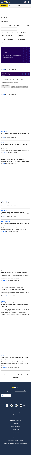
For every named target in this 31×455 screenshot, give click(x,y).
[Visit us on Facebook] (7, 405)
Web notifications (15, 426)
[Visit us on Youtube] (16, 405)
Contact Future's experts (15, 412)
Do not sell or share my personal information (15, 443)
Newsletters (15, 432)
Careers (15, 438)
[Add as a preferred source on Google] (6, 395)
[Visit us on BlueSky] (20, 405)
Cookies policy (15, 429)
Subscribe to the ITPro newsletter (18, 6)
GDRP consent (15, 435)
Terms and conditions (15, 420)
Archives (16, 377)
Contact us (15, 417)
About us (15, 415)
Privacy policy (15, 423)
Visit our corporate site (20, 391)
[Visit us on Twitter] (11, 405)
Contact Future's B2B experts (15, 440)
